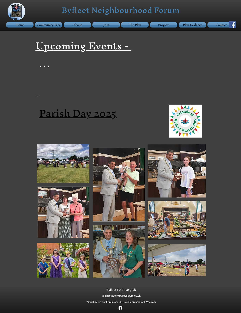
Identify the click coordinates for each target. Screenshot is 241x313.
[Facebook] (232, 24)
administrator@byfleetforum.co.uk (121, 295)
